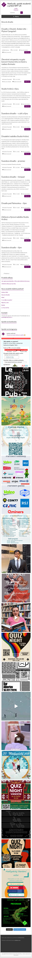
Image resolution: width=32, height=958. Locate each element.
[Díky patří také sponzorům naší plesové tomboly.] (16, 470)
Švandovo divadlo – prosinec (13, 161)
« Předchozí (6, 273)
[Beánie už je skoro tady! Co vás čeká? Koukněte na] (16, 912)
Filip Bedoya (6, 50)
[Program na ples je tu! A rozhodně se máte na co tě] (16, 529)
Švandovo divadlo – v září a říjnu (14, 113)
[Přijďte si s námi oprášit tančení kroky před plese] (16, 588)
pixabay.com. (18, 940)
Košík (16, 8)
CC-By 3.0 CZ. (21, 937)
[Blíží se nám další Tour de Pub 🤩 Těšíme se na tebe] (16, 824)
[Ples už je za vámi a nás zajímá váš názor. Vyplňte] (16, 440)
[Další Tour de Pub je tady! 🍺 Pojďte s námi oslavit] (16, 381)
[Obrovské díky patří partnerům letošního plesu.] (16, 499)
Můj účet (16, 10)
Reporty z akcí (5, 302)
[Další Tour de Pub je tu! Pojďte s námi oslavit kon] (16, 676)
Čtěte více (27, 52)
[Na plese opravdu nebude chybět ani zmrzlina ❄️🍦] (16, 558)
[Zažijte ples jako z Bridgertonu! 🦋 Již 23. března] (16, 617)
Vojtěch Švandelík (8, 79)
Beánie (3, 305)
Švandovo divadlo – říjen (11, 247)
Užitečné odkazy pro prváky (8, 283)
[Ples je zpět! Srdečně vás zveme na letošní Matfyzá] (16, 765)
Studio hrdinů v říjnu (10, 89)
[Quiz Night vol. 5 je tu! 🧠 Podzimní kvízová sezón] (16, 853)
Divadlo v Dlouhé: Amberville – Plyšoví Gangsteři (14, 30)
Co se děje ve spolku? (6, 300)
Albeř (2, 297)
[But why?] (16, 706)
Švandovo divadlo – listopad (13, 177)
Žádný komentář (7, 52)
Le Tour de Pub (5, 307)
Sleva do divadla (24, 50)
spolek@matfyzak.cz (6, 317)
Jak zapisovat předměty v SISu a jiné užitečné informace (15, 281)
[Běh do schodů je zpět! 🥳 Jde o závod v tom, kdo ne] (16, 411)
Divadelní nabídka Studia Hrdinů (15, 136)
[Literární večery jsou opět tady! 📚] (16, 883)
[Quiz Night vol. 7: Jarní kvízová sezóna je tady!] (16, 647)
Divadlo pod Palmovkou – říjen (14, 203)
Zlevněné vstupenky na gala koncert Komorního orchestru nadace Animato (14, 61)
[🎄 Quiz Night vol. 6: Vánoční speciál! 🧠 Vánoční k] (16, 794)
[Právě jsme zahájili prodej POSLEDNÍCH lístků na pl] (16, 735)
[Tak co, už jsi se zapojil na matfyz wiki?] (16, 352)
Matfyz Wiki (4, 292)
